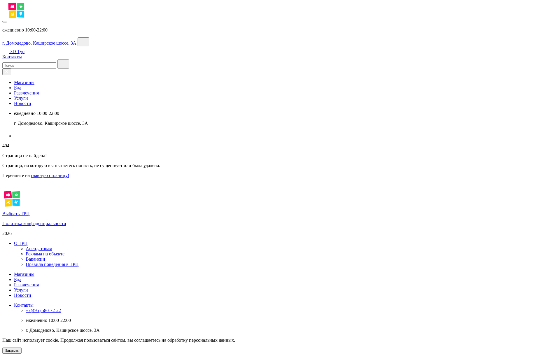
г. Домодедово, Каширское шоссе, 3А (39, 43)
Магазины (24, 82)
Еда (17, 87)
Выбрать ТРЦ (16, 213)
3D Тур (17, 51)
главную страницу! (50, 175)
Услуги (21, 98)
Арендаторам (39, 248)
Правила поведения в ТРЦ (52, 264)
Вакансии (35, 259)
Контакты (12, 56)
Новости (22, 103)
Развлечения (26, 92)
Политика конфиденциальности (34, 223)
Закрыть (12, 350)
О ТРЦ (21, 243)
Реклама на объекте (45, 253)
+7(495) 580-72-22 (43, 310)
